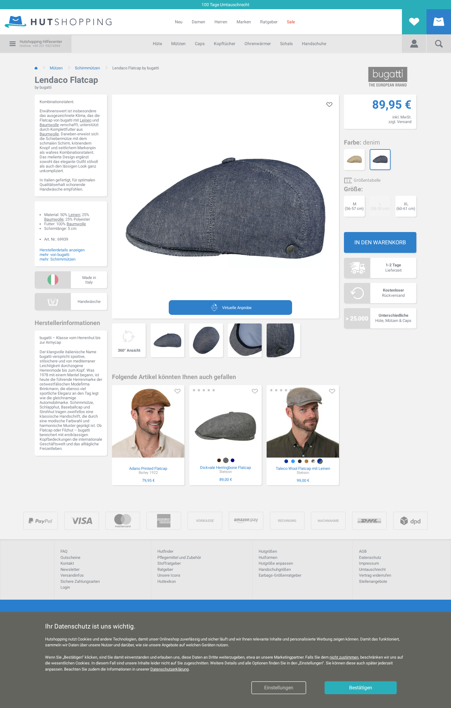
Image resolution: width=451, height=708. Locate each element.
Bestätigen (360, 688)
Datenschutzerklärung (169, 669)
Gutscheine (70, 557)
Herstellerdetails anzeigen (62, 250)
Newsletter (69, 569)
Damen (198, 21)
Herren (220, 21)
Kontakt (67, 563)
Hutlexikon (166, 581)
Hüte (157, 43)
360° (129, 350)
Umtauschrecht (372, 569)
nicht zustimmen (344, 657)
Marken (244, 21)
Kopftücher (224, 43)
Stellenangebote (373, 581)
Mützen (178, 43)
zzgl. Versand (399, 121)
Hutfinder (165, 551)
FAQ (63, 551)
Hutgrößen (268, 551)
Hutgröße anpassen (276, 563)
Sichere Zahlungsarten (80, 581)
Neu (179, 21)
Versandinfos (72, 575)
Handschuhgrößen (275, 569)
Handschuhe (314, 43)
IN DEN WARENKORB (380, 242)
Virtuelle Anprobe (237, 307)
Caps (200, 43)
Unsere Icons (168, 575)
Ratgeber (269, 21)
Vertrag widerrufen (375, 575)
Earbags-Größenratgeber (280, 575)
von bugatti (59, 254)
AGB (363, 551)
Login (65, 587)
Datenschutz (370, 557)
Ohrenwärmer (258, 43)
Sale (291, 21)
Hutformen (268, 557)
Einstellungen (278, 688)
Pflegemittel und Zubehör (179, 557)
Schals (286, 43)
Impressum (369, 563)
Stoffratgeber (169, 563)
